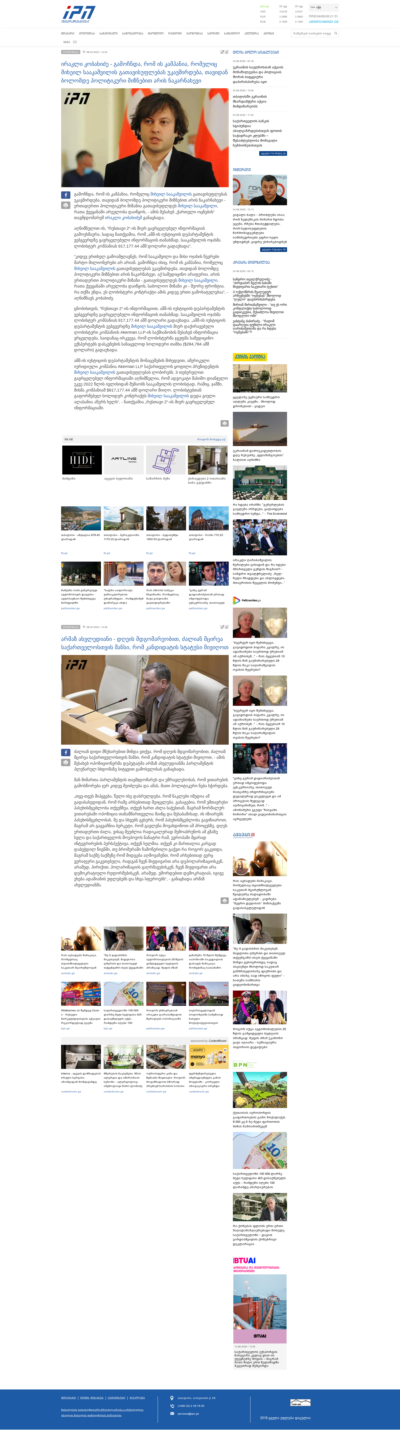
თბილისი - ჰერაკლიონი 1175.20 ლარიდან (121, 537)
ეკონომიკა (194, 33)
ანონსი (268, 33)
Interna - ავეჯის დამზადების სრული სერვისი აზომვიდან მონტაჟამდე (81, 1077)
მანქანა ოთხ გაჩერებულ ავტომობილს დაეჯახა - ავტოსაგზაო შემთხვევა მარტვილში (79, 596)
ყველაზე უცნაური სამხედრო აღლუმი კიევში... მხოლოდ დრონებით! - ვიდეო (256, 401)
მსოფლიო (156, 33)
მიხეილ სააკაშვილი (170, 194)
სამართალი (109, 33)
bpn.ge (264, 6)
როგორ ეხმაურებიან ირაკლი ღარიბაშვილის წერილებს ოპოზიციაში (164, 1014)
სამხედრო (232, 33)
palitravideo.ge (70, 608)
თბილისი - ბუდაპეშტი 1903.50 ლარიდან (162, 537)
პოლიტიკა (87, 33)
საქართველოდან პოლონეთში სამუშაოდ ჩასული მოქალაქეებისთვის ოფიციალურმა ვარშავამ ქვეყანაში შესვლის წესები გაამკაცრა (208, 1023)
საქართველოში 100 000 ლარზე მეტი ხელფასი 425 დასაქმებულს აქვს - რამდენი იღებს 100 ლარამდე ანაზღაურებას (123, 1019)
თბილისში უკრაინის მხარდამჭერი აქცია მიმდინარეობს (250, 101)
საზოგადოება (132, 33)
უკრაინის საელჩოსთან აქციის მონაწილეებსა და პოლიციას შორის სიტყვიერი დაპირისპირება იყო (258, 74)
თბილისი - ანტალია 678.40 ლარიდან (80, 537)
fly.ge (64, 553)
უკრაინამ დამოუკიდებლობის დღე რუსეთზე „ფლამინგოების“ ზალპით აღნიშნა (258, 455)
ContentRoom (217, 1041)
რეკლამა (137, 1398)
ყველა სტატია (272, 249)
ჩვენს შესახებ (91, 1398)
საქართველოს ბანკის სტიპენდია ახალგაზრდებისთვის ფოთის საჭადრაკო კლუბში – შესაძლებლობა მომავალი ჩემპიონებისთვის (257, 133)
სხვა (66, 42)
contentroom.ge (71, 1091)
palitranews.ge (155, 1028)
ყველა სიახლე (271, 153)
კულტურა (251, 33)
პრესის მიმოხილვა (251, 262)
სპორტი (213, 33)
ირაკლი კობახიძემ (123, 217)
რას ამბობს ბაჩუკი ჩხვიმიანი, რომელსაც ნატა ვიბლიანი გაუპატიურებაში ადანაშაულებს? (162, 599)
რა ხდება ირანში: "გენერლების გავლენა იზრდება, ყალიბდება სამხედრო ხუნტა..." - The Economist (260, 509)
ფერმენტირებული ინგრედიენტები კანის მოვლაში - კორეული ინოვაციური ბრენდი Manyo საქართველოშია (206, 1082)
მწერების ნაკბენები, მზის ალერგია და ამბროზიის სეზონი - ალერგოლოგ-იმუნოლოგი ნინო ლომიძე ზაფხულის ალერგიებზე (123, 1082)
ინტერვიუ (242, 169)
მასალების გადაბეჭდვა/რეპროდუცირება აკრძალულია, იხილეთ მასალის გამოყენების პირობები (102, 1412)
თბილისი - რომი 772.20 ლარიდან (206, 537)
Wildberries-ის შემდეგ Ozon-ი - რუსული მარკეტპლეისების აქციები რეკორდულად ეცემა (80, 1017)
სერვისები (116, 1398)
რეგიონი (175, 33)
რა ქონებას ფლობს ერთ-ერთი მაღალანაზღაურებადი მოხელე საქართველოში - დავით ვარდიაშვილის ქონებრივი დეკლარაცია (258, 1235)
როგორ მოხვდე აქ (211, 439)
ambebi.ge (68, 973)
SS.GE (69, 439)
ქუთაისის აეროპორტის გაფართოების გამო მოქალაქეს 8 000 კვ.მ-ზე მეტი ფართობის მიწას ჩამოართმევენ (259, 1119)
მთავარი (67, 33)
